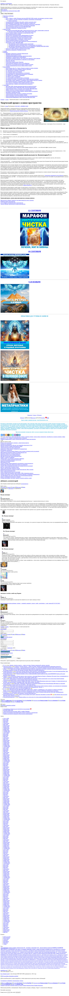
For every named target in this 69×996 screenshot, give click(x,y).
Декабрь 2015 (6, 873)
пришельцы (19, 959)
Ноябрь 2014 (6, 889)
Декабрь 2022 (6, 771)
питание (22, 963)
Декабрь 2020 (6, 801)
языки (3, 960)
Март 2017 (5, 855)
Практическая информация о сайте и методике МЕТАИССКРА (20, 97)
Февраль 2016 (6, 871)
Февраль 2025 (6, 740)
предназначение (46, 952)
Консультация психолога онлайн (13, 34)
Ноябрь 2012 (6, 918)
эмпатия (33, 965)
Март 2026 (5, 724)
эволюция (24, 438)
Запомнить (4, 635)
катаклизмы (63, 964)
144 (31, 968)
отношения (48, 963)
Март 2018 (5, 841)
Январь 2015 (6, 887)
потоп (53, 964)
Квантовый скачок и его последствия (21, 688)
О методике (6, 85)
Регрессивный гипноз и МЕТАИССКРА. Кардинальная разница (21, 87)
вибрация (56, 965)
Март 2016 (5, 870)
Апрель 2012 (6, 927)
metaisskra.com (4, 970)
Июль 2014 (5, 894)
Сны (1, 958)
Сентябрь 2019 (6, 819)
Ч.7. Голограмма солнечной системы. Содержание (17, 77)
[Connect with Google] (8, 487)
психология (48, 950)
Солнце (35, 962)
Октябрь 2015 (6, 876)
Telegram (22, 417)
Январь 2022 (6, 785)
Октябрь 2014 (6, 890)
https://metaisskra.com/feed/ (9, 705)
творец (13, 950)
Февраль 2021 (6, 798)
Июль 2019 (5, 821)
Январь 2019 (6, 828)
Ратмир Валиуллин (7, 671)
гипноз (11, 953)
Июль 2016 (5, 865)
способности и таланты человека (54, 436)
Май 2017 (5, 853)
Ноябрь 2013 (6, 904)
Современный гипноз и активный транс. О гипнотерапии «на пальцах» (25, 45)
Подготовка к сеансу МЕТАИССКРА (14, 42)
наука (41, 958)
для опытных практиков (50, 968)
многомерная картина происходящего (35, 955)
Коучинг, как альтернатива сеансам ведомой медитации (19, 36)
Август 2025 (6, 733)
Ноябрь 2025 (6, 729)
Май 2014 (5, 896)
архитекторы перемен (27, 960)
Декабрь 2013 (6, 903)
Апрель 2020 (6, 810)
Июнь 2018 (5, 837)
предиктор (46, 955)
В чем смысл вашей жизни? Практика (14, 62)
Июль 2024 (5, 748)
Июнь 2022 (5, 779)
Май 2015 (5, 882)
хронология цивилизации (58, 962)
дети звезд (18, 949)
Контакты (40, 985)
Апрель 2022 (6, 781)
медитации (32, 964)
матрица (63, 950)
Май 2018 (5, 838)
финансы (56, 958)
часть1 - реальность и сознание (61, 954)
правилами (9, 647)
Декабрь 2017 (6, 844)
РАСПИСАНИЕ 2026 (8, 710)
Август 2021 (6, 791)
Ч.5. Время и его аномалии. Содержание (15, 75)
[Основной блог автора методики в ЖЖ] (10, 10)
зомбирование (32, 959)
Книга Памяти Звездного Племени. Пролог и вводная (18, 69)
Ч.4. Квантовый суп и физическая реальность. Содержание (19, 74)
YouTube (43, 417)
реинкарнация (41, 950)
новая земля (17, 965)
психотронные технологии (6, 955)
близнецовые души (4, 964)
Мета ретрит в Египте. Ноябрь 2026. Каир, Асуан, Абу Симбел (35, 681)
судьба (51, 965)
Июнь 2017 (5, 852)
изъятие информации (41, 964)
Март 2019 (5, 826)
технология (15, 962)
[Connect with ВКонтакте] (18, 487)
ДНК (16, 957)
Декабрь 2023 (6, 757)
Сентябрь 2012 (6, 921)
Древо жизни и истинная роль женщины (33, 679)
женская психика (29, 957)
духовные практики (26, 949)
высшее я (51, 954)
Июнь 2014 (5, 895)
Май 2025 (5, 736)
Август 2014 (6, 893)
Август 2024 (6, 747)
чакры (45, 960)
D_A (4, 665)
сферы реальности (27, 185)
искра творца (18, 958)
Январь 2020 (6, 814)
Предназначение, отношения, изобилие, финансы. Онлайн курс (20, 23)
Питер (19, 962)
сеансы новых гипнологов (40, 436)
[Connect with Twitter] (13, 487)
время (23, 959)
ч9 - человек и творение (30, 947)
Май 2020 (5, 809)
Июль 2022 (5, 777)
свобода (2, 965)
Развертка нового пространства (8, 201)
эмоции (19, 963)
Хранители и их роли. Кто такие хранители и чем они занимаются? (21, 41)
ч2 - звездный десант (44, 954)
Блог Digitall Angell (5, 973)
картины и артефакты (28, 950)
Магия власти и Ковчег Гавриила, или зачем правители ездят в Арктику (17, 200)
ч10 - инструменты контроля (44, 947)
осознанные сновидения (49, 962)
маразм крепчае (40, 963)
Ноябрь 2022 (6, 773)
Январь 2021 (6, 799)
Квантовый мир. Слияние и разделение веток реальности (19, 83)
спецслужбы (65, 957)
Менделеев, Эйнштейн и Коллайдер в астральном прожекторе (34, 684)
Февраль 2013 (6, 915)
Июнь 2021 (5, 793)
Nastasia (5, 676)
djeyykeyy (5, 692)
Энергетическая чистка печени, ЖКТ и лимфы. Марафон (16, 711)
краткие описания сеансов (34, 954)
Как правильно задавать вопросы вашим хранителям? (21, 43)
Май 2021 (5, 794)
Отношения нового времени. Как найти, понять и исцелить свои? (21, 22)
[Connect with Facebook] (3, 487)
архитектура (15, 955)
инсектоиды (9, 965)
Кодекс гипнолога (13, 20)
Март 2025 (5, 739)
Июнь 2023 (5, 764)
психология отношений (24, 962)
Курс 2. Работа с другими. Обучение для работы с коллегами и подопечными (23, 19)
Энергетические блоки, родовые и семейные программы (19, 93)
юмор (36, 963)
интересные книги (12, 958)
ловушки (29, 964)
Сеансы (34, 415)
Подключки (8, 952)
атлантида (20, 960)
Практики (29, 415)
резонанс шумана (29, 436)
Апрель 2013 (6, 912)
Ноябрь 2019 (6, 816)
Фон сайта (13, 992)
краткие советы (16, 964)
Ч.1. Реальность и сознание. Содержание (15, 70)
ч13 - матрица (14, 963)
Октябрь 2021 (6, 788)
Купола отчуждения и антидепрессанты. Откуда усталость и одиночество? (20, 712)
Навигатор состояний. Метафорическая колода (35, 669)
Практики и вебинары (8, 15)
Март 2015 (5, 884)
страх (35, 958)
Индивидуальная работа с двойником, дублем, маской (18, 39)
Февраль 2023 (6, 769)
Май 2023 (5, 765)
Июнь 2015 (5, 881)
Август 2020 (6, 805)
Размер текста (4, 992)
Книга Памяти (6, 66)
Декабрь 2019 (6, 815)
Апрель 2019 (6, 825)
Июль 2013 (5, 909)
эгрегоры (11, 954)
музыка (29, 968)
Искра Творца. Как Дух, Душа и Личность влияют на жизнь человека (22, 68)
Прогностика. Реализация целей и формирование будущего (19, 35)
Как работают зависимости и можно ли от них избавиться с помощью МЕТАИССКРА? (29, 46)
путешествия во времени (13, 960)
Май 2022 (5, 780)
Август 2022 (6, 776)
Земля (5, 953)
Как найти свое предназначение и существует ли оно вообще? (20, 59)
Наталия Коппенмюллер (8, 694)
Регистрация (3, 629)
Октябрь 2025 (6, 730)
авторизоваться (24, 483)
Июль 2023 (5, 763)
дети (7, 954)
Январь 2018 (6, 843)
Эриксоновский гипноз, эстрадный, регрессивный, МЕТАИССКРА (21, 88)
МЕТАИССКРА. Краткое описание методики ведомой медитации (21, 86)
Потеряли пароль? (8, 637)
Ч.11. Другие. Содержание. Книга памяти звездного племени (20, 82)
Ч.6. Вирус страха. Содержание (13, 76)
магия (36, 950)
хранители (14, 952)
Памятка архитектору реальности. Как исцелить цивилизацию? (18, 713)
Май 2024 (5, 751)
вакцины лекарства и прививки (27, 965)
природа (37, 958)
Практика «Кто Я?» (10, 60)
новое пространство (16, 436)
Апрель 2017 (6, 854)
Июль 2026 (5, 719)
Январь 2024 (6, 756)
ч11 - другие (58, 952)
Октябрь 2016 (6, 861)
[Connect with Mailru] (23, 487)
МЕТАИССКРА (52, 953)
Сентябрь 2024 (6, 746)
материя (5, 968)
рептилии (2, 959)
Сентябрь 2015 (6, 877)
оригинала (10, 488)
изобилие (2, 962)
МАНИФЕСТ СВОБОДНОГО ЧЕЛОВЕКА (16, 57)
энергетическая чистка (57, 963)
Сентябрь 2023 (6, 760)
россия (52, 963)
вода (4, 436)
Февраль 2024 (6, 754)
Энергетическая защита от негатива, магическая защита (19, 56)
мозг (14, 965)
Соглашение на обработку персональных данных (12, 980)
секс (6, 965)
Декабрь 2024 (6, 742)
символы (20, 965)
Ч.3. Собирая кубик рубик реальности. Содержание (18, 73)
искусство (48, 960)
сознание (47, 949)
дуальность (35, 957)
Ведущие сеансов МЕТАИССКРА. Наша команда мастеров (22, 31)
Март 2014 (5, 899)
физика (6, 958)
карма (40, 952)
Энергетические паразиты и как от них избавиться (17, 63)
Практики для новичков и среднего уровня (12, 968)
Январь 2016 (6, 872)
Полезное (5, 52)
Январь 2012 (6, 931)
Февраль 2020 (6, 813)
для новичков (4, 947)
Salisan (4, 668)
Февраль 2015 (6, 886)
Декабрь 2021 (6, 786)
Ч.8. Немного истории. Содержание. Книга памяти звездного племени (22, 79)
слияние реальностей (60, 953)
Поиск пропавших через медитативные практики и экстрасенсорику (22, 96)
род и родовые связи (26, 953)
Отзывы (5, 51)
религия (5, 957)
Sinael (4, 685)
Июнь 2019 (5, 822)
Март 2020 (5, 811)
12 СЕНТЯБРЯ (34, 210)
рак (61, 964)
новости (23, 958)
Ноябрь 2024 (6, 743)
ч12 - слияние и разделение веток (14, 438)
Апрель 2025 (6, 737)
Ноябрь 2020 (6, 802)
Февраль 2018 (6, 842)
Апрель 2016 (6, 869)
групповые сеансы (40, 968)
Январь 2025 (6, 741)
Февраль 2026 (6, 725)
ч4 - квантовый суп (40, 962)
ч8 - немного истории (36, 953)
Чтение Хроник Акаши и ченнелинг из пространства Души (19, 32)
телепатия (2, 968)
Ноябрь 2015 (6, 875)
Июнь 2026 (5, 720)
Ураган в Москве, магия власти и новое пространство (13, 204)
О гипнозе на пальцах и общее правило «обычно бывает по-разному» (22, 91)
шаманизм (36, 964)
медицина (15, 954)
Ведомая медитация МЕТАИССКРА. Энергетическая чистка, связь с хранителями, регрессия (27, 30)
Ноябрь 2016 (6, 860)
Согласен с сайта (8, 647)
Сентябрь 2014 (6, 892)
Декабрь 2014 (6, 888)
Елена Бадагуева (7, 666)
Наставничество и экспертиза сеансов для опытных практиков (20, 25)
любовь (24, 957)
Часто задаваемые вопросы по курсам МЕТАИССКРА (18, 26)
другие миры (44, 958)
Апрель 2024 (6, 752)
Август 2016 (6, 864)
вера (32, 968)
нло (67, 960)
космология (64, 960)
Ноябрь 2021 (6, 787)
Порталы (55, 955)
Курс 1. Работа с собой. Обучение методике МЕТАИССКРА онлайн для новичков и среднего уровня (29, 18)
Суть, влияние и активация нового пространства (12, 202)
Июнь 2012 (5, 924)
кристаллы (8, 436)
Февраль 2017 (6, 856)
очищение (8, 950)
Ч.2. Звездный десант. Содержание (14, 71)
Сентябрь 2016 (6, 862)
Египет (52, 958)
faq (14, 957)
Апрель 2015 (6, 883)
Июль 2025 (5, 734)
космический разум (62, 958)
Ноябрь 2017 (6, 845)
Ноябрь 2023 (6, 758)
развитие (52, 960)
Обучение (5, 17)
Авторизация (4, 638)
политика (6, 960)
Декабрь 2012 (6, 917)
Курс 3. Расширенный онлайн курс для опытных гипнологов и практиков (23, 24)
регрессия (3, 952)
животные (60, 960)
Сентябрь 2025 (6, 731)
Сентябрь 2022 (6, 775)
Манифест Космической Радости (13, 54)
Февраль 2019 (6, 827)
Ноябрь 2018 (6, 831)
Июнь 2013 (5, 910)
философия (59, 955)
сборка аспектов (17, 953)
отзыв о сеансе (36, 949)
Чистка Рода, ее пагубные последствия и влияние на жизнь (19, 64)
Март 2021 (5, 797)
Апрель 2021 (6, 796)
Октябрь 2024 (6, 745)
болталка (6, 962)
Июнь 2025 (5, 735)
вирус (36, 968)
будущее (55, 960)
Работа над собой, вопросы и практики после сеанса (18, 48)
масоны (59, 964)
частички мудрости (8, 963)
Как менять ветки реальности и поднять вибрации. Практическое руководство (35, 686)
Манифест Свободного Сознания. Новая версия (17, 53)
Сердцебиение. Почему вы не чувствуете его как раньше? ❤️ (17, 709)
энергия (50, 955)
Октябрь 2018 (6, 832)
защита (34, 963)
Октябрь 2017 (6, 847)
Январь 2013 (6, 916)
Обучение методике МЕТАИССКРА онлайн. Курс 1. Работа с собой (32, 690)
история (42, 949)
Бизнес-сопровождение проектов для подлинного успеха (19, 37)
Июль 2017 (5, 850)
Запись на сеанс (7, 29)
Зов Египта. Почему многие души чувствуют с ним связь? (35, 672)
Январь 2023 (6, 770)
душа (8, 953)
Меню (2, 13)
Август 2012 (6, 922)
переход (23, 436)
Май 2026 (5, 722)
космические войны (22, 955)
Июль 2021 (5, 792)
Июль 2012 (5, 923)
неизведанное (40, 960)
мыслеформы (10, 962)
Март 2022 (5, 782)
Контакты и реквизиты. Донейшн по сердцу (16, 28)
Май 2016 (5, 867)
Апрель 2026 (6, 723)
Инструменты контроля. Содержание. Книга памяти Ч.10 (19, 81)
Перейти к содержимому (6, 3)
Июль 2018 (5, 836)
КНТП (34, 968)
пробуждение (10, 957)
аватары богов (44, 953)
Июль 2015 (5, 879)
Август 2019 (6, 820)
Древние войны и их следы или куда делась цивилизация (41, 697)
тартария (55, 964)
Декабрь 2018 (6, 830)
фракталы (44, 963)
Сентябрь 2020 (6, 804)
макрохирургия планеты (61, 959)
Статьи (6, 106)
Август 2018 (6, 835)
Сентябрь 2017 (6, 848)
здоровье (36, 952)
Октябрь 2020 (6, 803)
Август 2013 (6, 907)
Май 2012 (5, 926)
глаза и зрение (45, 968)
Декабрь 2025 (6, 728)
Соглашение (4, 646)
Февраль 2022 (6, 784)
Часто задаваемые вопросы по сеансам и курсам (17, 40)
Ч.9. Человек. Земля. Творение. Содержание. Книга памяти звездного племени (24, 80)
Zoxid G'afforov (6, 683)
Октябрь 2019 (6, 818)
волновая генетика (61, 965)
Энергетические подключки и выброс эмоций (16, 94)
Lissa (4, 678)
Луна (66, 964)
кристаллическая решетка (11, 959)
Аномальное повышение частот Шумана (54, 175)
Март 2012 (5, 928)
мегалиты (20, 954)
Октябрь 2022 (6, 774)
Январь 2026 (6, 726)
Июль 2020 (5, 807)
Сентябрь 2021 (6, 790)
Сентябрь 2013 (6, 906)
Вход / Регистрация (9, 13)
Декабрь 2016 (6, 859)
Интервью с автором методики (13, 92)
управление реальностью (28, 963)
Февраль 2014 (6, 900)
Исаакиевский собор (57, 968)
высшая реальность (10, 964)
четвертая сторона (49, 964)
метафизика (3, 954)
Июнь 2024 (5, 750)
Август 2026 (6, 718)
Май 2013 (5, 911)
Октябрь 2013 (6, 905)
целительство (44, 965)
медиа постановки (34, 960)
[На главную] (4, 9)
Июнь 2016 (5, 866)
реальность (26, 959)
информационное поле (21, 968)
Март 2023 (5, 768)
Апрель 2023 (6, 767)
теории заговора (41, 957)
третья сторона (53, 959)
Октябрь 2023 (6, 759)
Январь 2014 (6, 901)
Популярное (6, 941)
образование (63, 963)
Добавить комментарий (18, 439)
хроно (53, 965)
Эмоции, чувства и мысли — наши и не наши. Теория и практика (30, 665)
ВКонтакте (33, 417)
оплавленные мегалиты (23, 964)
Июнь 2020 (5, 808)
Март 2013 (5, 914)
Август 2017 (6, 849)
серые (4, 958)
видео (51, 949)
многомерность (19, 950)
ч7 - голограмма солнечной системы (42, 959)
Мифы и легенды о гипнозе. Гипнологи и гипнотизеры (18, 90)
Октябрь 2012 (6, 920)
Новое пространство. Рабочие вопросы (19, 110)
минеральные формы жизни (56, 957)
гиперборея (26, 968)
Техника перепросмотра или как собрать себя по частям (19, 65)
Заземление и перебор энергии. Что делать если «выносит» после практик (23, 58)
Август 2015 (6, 878)
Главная (2, 985)
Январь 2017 (6, 858)
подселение (20, 957)
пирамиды (31, 962)
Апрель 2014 (6, 898)
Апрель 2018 (6, 839)
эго (5, 959)
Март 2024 (5, 753)
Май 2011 (5, 932)
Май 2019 (5, 824)
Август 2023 (6, 762)
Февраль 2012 (6, 929)
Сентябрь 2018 (6, 833)
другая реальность (38, 965)
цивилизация (25, 954)
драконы (49, 958)
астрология (48, 965)
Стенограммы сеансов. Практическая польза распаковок (22, 47)
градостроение (48, 957)
